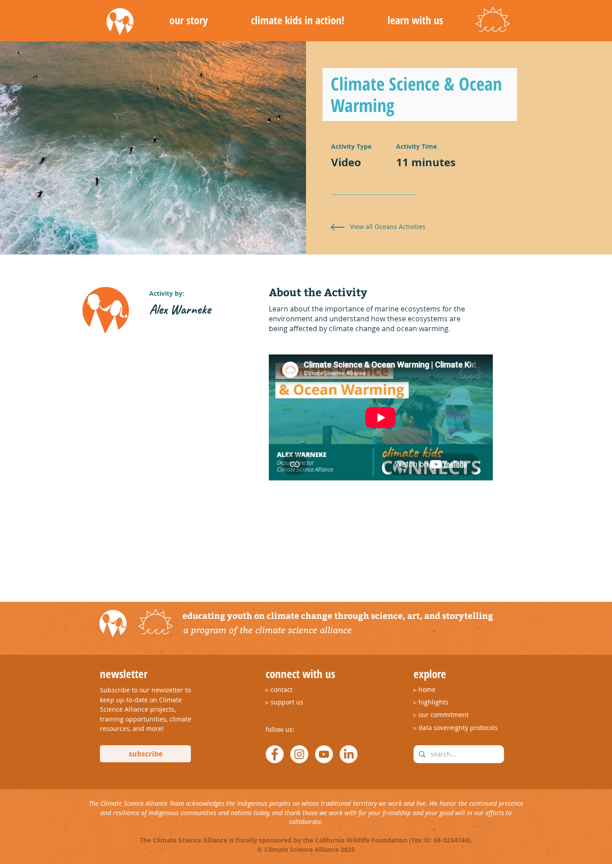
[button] (188, 20)
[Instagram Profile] (299, 754)
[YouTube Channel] (324, 754)
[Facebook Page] (275, 754)
